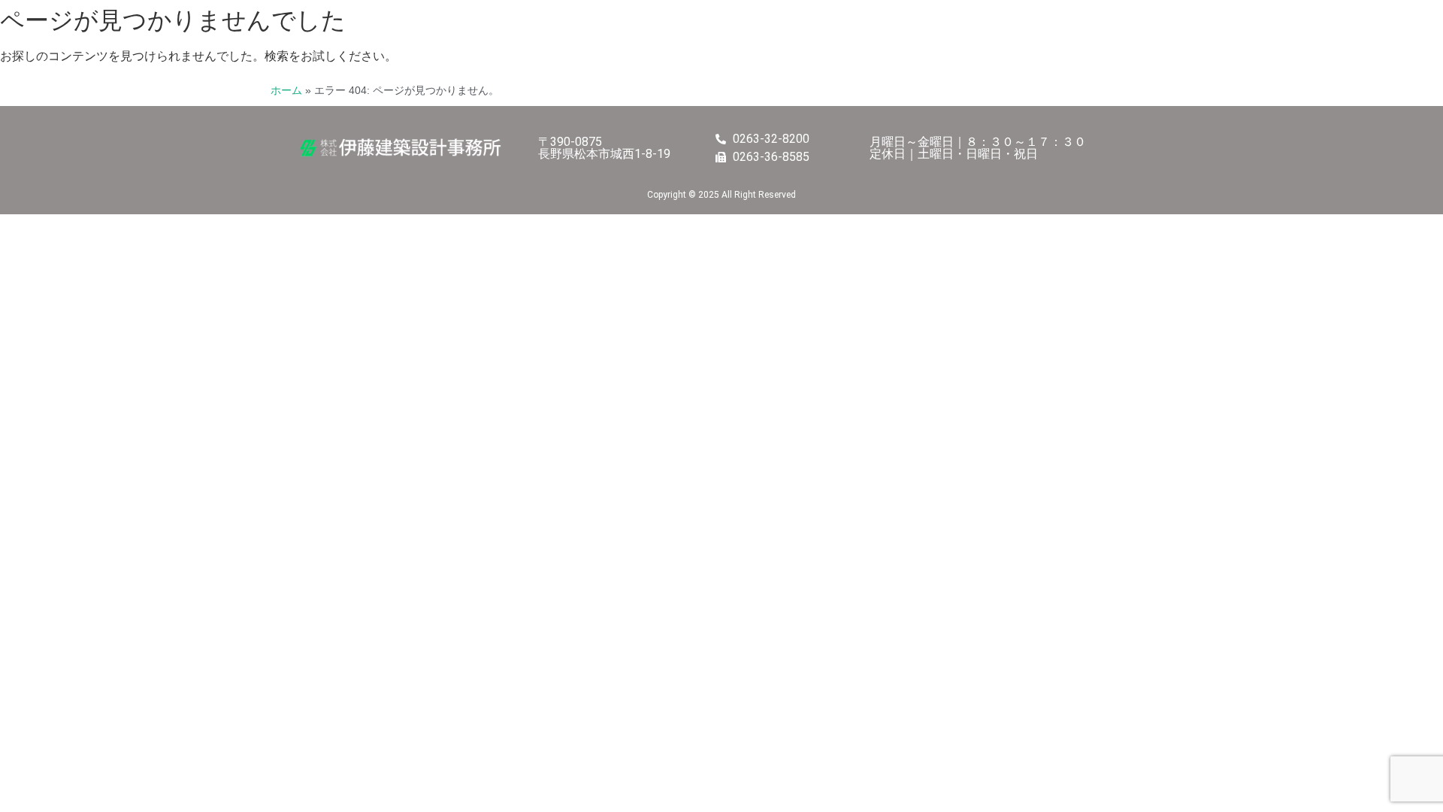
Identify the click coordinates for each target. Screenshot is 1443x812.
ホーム (286, 90)
